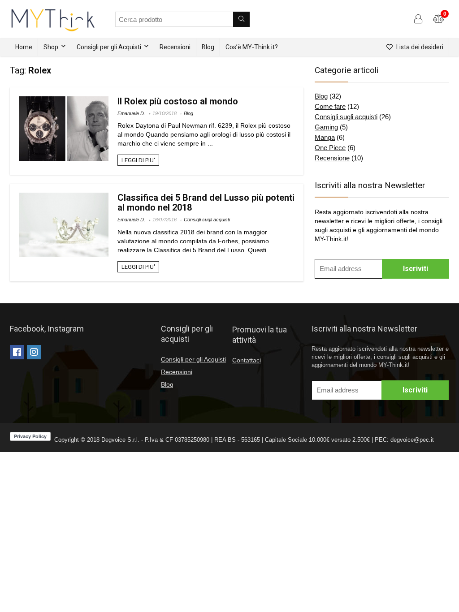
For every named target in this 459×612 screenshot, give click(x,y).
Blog (208, 47)
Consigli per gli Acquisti (109, 47)
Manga (325, 137)
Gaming (326, 127)
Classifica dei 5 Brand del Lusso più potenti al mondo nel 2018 (205, 202)
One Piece (330, 147)
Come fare (330, 106)
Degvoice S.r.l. (120, 439)
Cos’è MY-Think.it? (251, 47)
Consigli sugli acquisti (207, 219)
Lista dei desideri (419, 47)
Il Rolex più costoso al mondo (177, 101)
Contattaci (246, 360)
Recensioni (175, 47)
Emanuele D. (131, 113)
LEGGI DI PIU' (138, 160)
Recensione (332, 158)
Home (23, 47)
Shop (50, 47)
